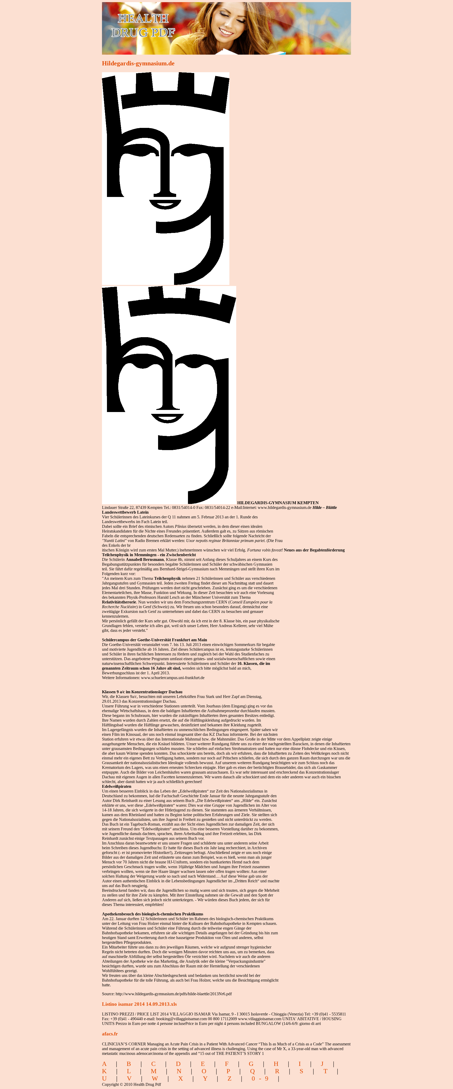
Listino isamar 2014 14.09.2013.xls (139, 1004)
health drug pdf (173, 25)
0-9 (262, 1078)
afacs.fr (110, 1033)
